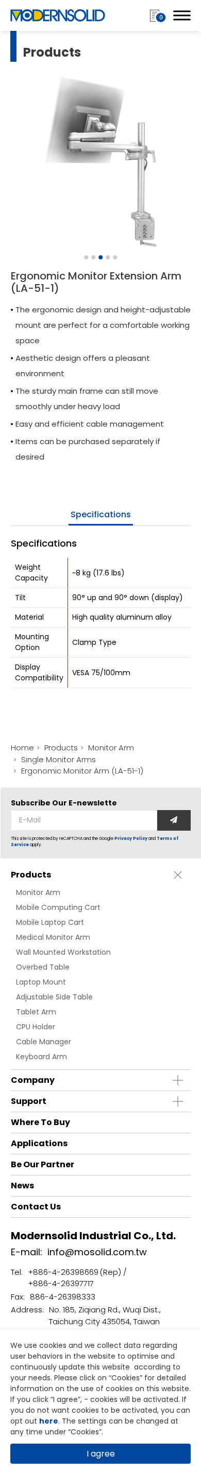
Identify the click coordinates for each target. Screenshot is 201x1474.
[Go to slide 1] (86, 257)
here (48, 1421)
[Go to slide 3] (100, 257)
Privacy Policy (130, 838)
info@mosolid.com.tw (97, 1251)
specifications (101, 514)
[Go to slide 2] (93, 257)
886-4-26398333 (62, 1296)
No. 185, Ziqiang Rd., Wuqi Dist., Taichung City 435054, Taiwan (105, 1315)
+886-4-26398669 (63, 1272)
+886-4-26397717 (61, 1283)
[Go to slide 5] (115, 257)
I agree (101, 1454)
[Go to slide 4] (108, 257)
